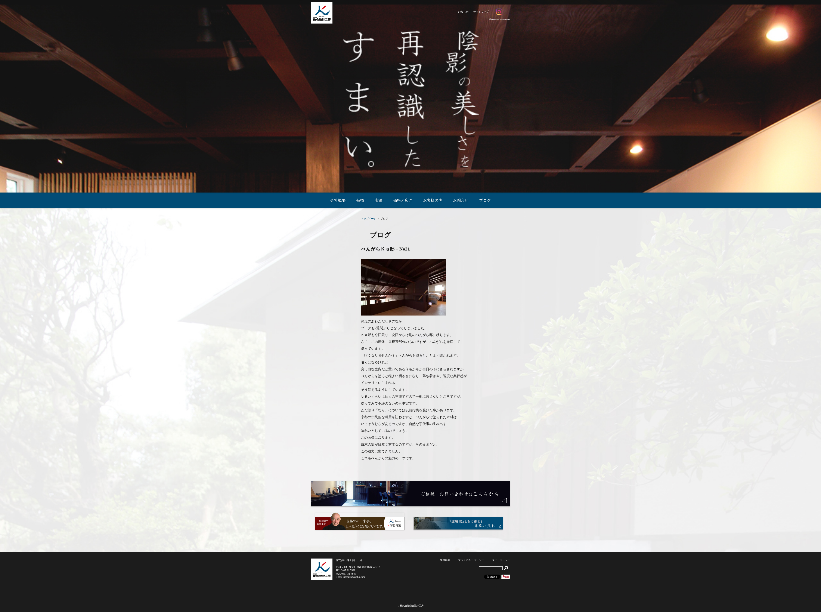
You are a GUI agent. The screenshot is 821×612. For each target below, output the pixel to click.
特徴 (360, 200)
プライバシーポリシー (471, 560)
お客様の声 (432, 200)
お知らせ (463, 11)
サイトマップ (481, 11)
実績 (378, 200)
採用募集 (445, 560)
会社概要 (338, 200)
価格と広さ (402, 200)
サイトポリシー (501, 560)
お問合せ (460, 200)
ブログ (485, 200)
